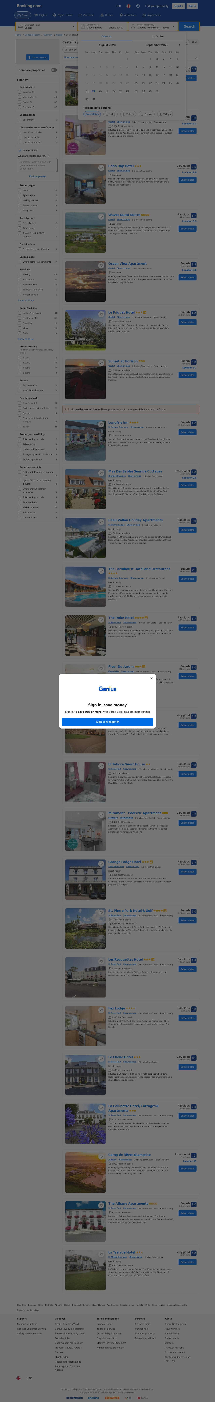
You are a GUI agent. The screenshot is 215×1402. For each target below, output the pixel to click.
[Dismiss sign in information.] (151, 678)
